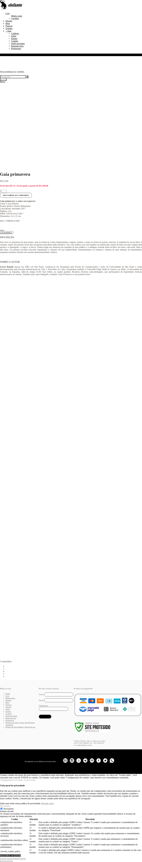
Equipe (14, 38)
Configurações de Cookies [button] (11, 780)
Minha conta (16, 16)
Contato (14, 41)
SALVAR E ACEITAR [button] (10, 855)
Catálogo (15, 33)
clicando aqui (47, 803)
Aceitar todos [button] (30, 780)
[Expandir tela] (10, 858)
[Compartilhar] (16, 858)
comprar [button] (30, 352)
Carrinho (15, 18)
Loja (8, 13)
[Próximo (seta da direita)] (10, 861)
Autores (9, 28)
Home (8, 694)
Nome (41, 700)
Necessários (8, 809)
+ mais (8, 31)
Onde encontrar (18, 43)
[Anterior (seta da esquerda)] (3, 861)
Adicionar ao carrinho (16, 195)
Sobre (13, 36)
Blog (8, 23)
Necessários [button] (5, 806)
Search (3, 79)
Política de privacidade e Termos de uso (20, 727)
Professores (16, 48)
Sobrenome (43, 706)
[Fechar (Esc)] (23, 858)
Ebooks (9, 21)
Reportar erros (17, 46)
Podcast (9, 26)
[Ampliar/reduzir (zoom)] (3, 858)
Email (41, 694)
